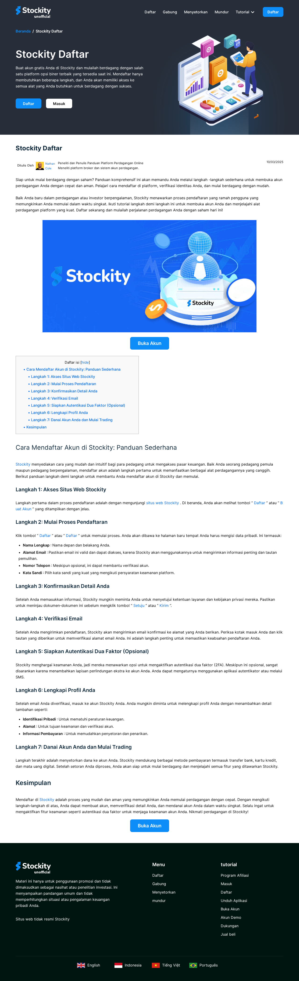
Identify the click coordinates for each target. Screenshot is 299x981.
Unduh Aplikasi (234, 900)
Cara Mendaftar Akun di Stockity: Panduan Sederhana (73, 369)
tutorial (243, 12)
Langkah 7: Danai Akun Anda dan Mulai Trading (72, 420)
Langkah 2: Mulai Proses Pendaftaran (63, 384)
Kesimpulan (36, 427)
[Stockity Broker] (33, 12)
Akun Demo (231, 917)
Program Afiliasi (235, 875)
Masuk (59, 103)
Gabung (170, 12)
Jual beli (228, 934)
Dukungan (229, 925)
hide (85, 362)
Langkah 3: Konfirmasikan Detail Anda (64, 391)
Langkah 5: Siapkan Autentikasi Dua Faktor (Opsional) (78, 405)
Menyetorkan (196, 12)
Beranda (23, 31)
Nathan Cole (50, 166)
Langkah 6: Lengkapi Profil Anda (59, 412)
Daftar (150, 12)
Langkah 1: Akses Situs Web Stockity (63, 376)
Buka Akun (149, 343)
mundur (222, 12)
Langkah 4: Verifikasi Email (54, 398)
